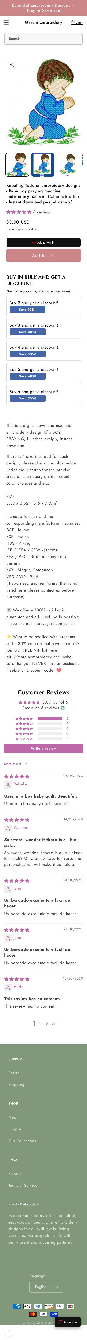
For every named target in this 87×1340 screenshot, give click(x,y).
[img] (17, 776)
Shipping (16, 1084)
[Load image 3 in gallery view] (68, 165)
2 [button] (40, 1023)
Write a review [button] (43, 748)
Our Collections (22, 1141)
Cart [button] (78, 22)
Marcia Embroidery (50, 1323)
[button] (6, 22)
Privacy (14, 1173)
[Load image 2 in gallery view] (42, 165)
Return (14, 1073)
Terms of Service (22, 1185)
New (12, 1117)
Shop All (15, 1129)
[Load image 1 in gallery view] (17, 165)
